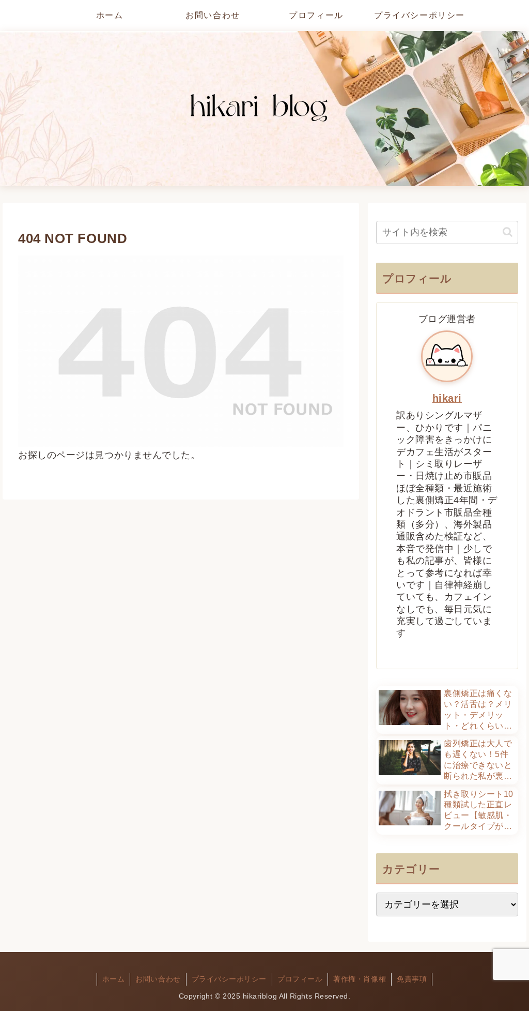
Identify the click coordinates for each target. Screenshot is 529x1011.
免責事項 (412, 979)
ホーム (113, 979)
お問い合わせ (157, 979)
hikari (447, 398)
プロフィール (299, 979)
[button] (508, 232)
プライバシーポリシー (229, 979)
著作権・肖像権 (359, 979)
